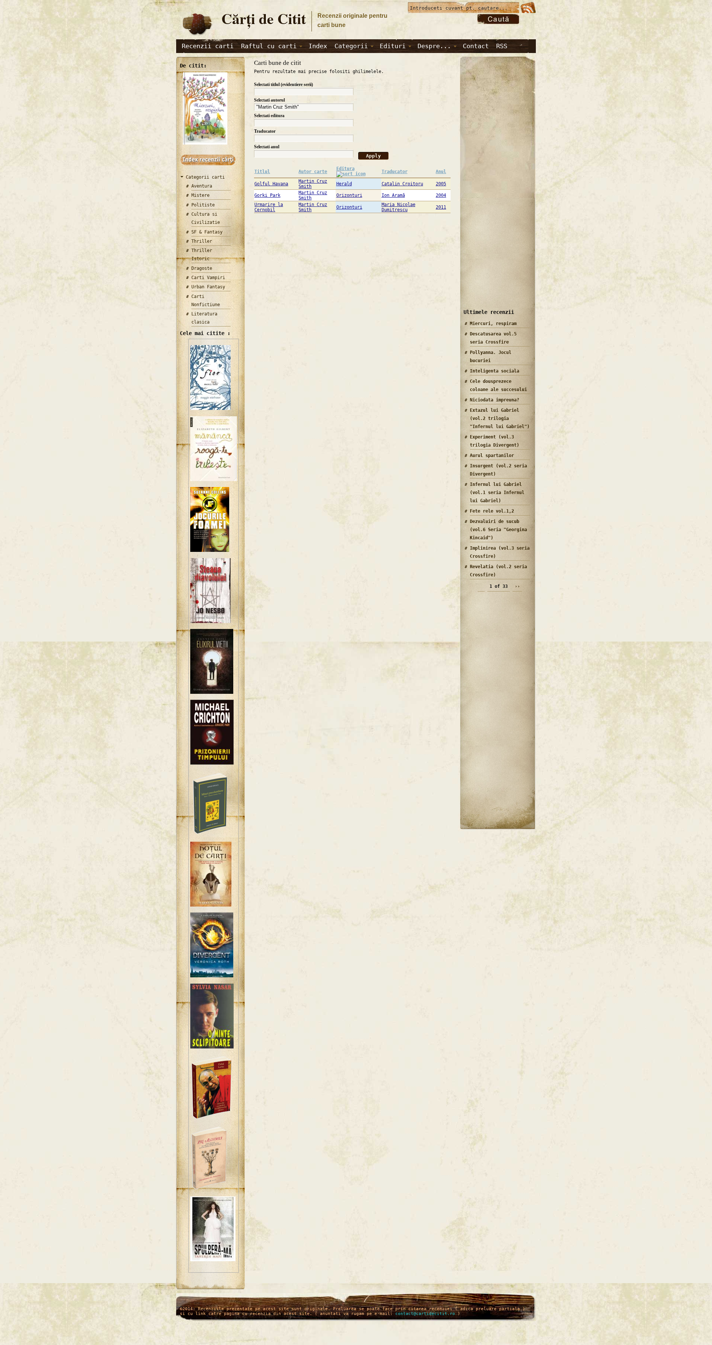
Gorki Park (267, 195)
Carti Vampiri (208, 277)
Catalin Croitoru (402, 183)
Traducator (265, 131)
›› (517, 586)
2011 (441, 207)
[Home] (197, 35)
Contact (476, 46)
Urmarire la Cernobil (268, 207)
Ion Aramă (393, 195)
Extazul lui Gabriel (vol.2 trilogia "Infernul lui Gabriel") (500, 418)
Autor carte (313, 171)
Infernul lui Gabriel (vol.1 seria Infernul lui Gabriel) (497, 492)
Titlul (262, 171)
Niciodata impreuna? (494, 399)
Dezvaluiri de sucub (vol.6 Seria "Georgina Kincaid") (498, 529)
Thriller (201, 241)
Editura (345, 168)
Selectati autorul (269, 100)
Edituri (393, 46)
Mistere (200, 195)
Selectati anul (266, 146)
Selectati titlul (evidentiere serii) (283, 84)
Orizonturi (349, 195)
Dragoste (201, 268)
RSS (501, 46)
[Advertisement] (495, 188)
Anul (441, 171)
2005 (441, 183)
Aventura (201, 186)
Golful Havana (271, 183)
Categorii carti (205, 177)
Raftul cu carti (269, 46)
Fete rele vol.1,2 (492, 511)
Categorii (351, 46)
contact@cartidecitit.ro (425, 1313)
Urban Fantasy (208, 286)
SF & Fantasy (206, 232)
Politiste (203, 205)
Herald (344, 183)
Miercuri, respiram (493, 323)
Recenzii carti (208, 46)
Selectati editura (269, 115)
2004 (441, 195)
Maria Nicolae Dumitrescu (398, 207)
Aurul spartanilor (492, 455)
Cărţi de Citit (263, 18)
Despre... (434, 46)
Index (318, 46)
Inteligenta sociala (494, 371)
